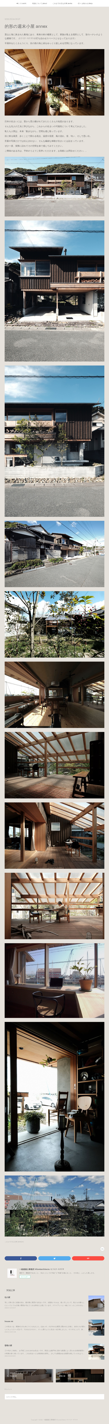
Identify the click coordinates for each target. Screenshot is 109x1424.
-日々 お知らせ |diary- (85, 3)
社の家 (7, 1297)
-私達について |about (39, 3)
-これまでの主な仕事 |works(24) (14, 1242)
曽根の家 (8, 1345)
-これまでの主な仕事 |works (62, 3)
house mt (9, 1321)
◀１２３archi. (21, 3)
